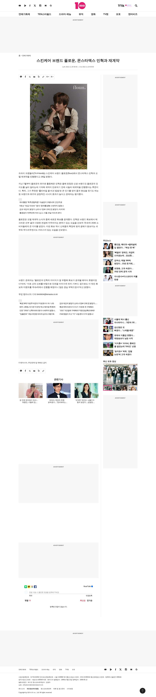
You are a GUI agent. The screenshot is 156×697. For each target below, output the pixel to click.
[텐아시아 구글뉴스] (51, 6)
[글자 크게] (47, 77)
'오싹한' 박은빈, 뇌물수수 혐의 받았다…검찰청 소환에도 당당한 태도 (84, 402)
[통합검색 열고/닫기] (136, 5)
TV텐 (105, 14)
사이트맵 (70, 689)
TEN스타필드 (44, 14)
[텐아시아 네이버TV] (25, 6)
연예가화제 (24, 14)
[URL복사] (43, 77)
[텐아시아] (80, 5)
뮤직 (81, 14)
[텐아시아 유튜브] (20, 6)
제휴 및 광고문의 (59, 689)
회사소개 (22, 689)
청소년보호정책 (46, 689)
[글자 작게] (52, 77)
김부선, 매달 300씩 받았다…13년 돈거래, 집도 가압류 (123, 263)
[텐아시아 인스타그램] (40, 6)
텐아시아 (30, 692)
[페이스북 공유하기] (25, 77)
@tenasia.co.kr (51, 294)
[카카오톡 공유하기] (21, 77)
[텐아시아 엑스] (35, 6)
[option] (120, 374)
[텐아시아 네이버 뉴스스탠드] (45, 6)
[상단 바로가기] (142, 691)
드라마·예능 (65, 14)
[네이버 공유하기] (34, 77)
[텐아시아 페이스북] (29, 6)
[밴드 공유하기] (38, 77)
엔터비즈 (132, 14)
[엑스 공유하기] (30, 77)
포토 (118, 14)
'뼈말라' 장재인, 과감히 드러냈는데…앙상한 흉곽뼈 (124, 255)
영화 (93, 14)
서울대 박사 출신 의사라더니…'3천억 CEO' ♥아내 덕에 (125, 322)
